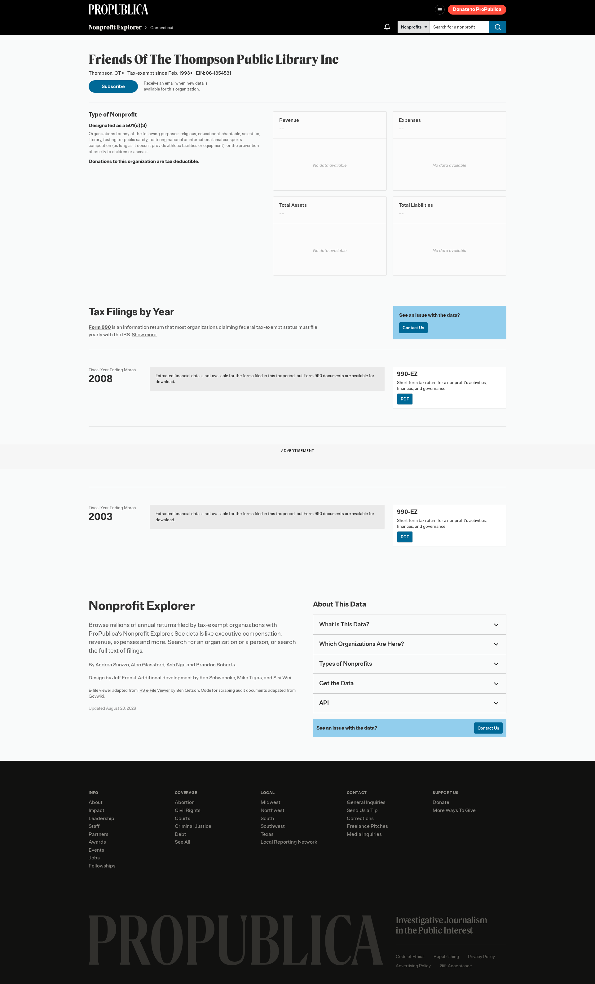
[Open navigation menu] (440, 10)
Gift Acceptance (456, 966)
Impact (96, 810)
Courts (182, 818)
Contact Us (413, 327)
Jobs (94, 858)
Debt (180, 834)
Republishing (446, 956)
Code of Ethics (410, 956)
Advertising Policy (413, 966)
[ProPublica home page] (236, 940)
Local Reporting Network (289, 842)
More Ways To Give (454, 810)
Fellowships (102, 866)
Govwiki (96, 696)
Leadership (101, 818)
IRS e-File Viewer (154, 690)
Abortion (185, 802)
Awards (97, 842)
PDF (405, 399)
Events (96, 850)
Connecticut (162, 27)
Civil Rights (188, 810)
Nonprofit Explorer (115, 27)
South (267, 818)
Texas (267, 834)
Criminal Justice (193, 826)
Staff (94, 826)
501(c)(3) (136, 125)
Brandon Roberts (215, 665)
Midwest (270, 802)
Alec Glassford (148, 665)
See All (182, 842)
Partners (98, 834)
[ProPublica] (118, 9)
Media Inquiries (364, 834)
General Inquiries (366, 802)
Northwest (272, 810)
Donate (441, 802)
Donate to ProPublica (477, 9)
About (96, 802)
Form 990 (100, 327)
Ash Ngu (176, 665)
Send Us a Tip (362, 810)
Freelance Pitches (367, 826)
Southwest (273, 826)
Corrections (360, 818)
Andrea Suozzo (112, 665)
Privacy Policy (481, 956)
